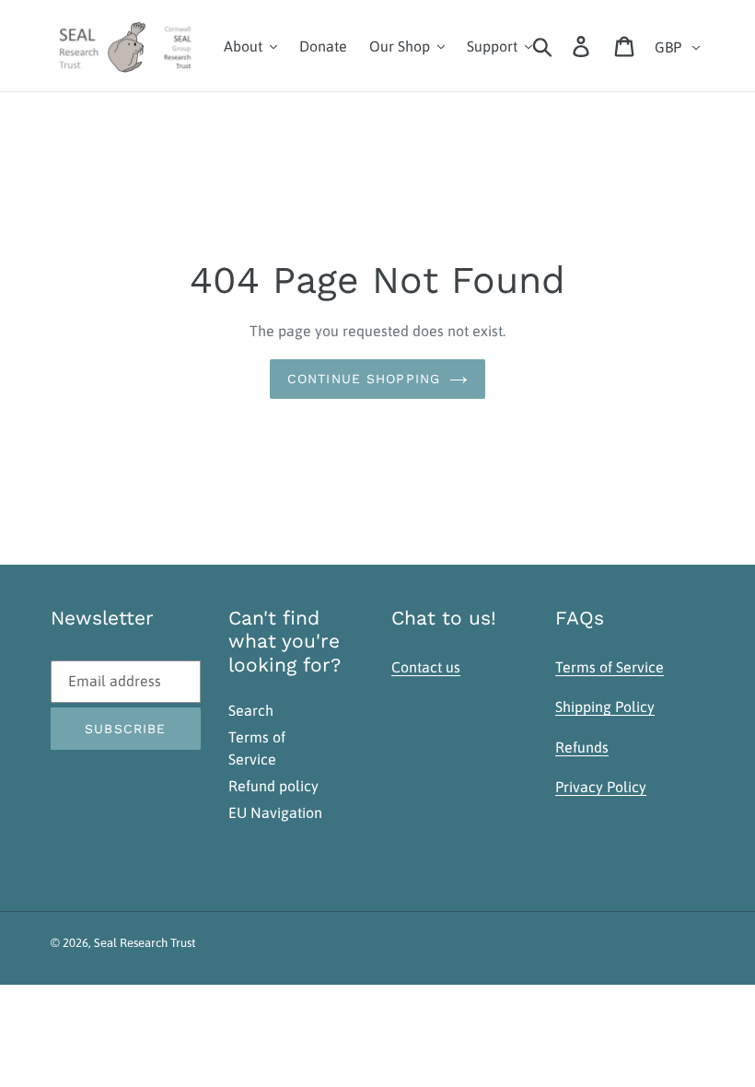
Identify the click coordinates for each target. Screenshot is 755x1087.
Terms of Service (609, 667)
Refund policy (273, 785)
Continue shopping (363, 378)
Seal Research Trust (144, 943)
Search (250, 710)
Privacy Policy (600, 786)
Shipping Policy (605, 706)
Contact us (425, 667)
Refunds (582, 747)
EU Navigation (275, 812)
